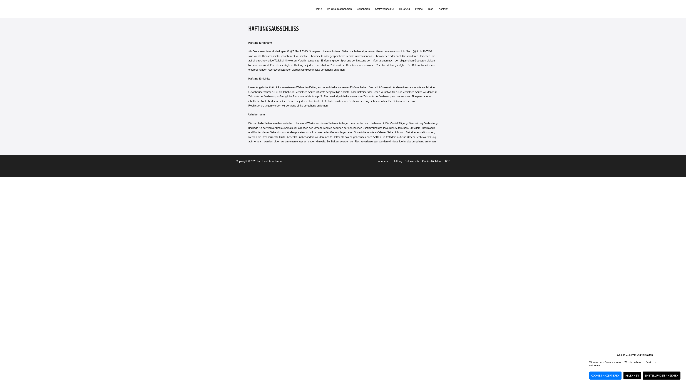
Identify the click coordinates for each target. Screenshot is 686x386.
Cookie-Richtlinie (432, 161)
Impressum (383, 161)
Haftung (397, 161)
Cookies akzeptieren (605, 375)
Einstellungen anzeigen (661, 375)
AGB (447, 161)
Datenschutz (412, 161)
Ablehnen (632, 375)
